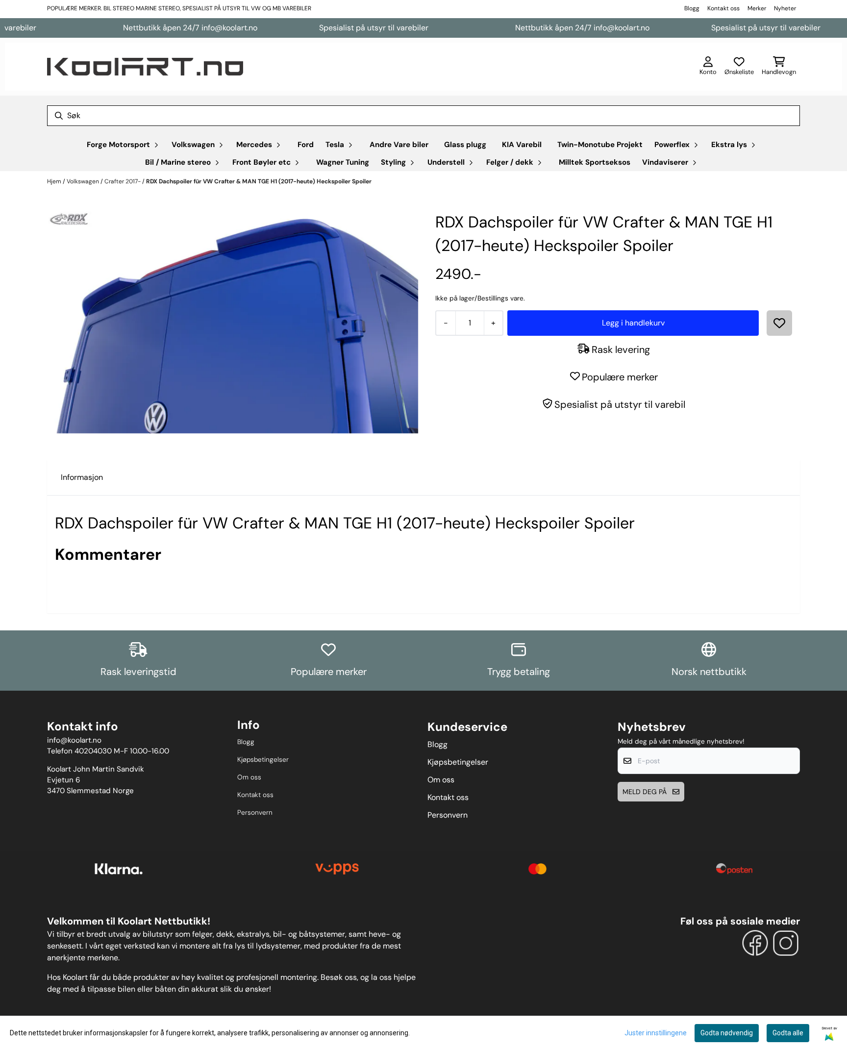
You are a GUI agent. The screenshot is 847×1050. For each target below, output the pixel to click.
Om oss (249, 777)
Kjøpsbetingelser (263, 759)
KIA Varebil (522, 145)
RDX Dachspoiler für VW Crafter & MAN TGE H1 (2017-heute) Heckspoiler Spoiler (259, 181)
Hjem (55, 181)
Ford (306, 145)
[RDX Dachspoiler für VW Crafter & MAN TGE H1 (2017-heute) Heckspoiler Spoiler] (233, 322)
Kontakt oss (723, 8)
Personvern (255, 812)
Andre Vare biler (399, 145)
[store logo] (145, 66)
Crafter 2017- (123, 181)
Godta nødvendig (726, 1033)
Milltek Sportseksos (594, 162)
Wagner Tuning (342, 162)
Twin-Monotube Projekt (600, 145)
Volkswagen (83, 181)
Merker (756, 8)
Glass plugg (465, 145)
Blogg (691, 8)
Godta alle (787, 1033)
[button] (779, 323)
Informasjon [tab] (82, 477)
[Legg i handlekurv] (633, 323)
